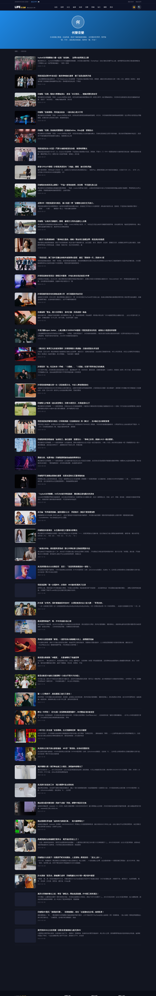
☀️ (134, 7)
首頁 (55, 7)
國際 (105, 7)
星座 (111, 7)
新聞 (62, 7)
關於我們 (131, 2)
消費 (86, 7)
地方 (99, 7)
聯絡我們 (138, 2)
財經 (80, 7)
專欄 (92, 7)
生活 (68, 7)
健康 (74, 7)
